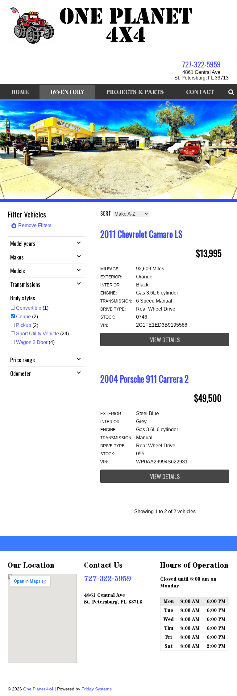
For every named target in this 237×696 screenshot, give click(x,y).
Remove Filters (34, 225)
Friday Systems (96, 688)
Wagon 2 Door (32, 342)
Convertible (28, 308)
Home (20, 92)
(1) (32, 308)
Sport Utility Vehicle (37, 333)
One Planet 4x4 (38, 688)
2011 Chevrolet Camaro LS (141, 234)
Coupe (23, 316)
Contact (200, 92)
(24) (42, 333)
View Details (165, 339)
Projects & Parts (135, 92)
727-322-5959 (201, 64)
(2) (27, 316)
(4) (35, 342)
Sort (105, 213)
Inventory (67, 92)
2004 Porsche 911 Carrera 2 (144, 378)
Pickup (23, 325)
